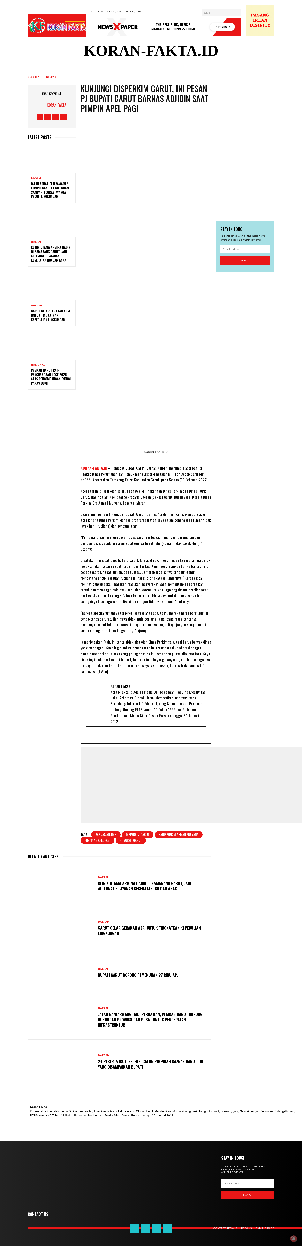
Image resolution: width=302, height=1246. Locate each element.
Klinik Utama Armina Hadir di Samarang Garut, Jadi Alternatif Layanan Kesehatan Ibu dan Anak (50, 254)
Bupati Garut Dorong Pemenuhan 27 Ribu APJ (138, 975)
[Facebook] (96, 735)
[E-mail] (89, 735)
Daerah (51, 77)
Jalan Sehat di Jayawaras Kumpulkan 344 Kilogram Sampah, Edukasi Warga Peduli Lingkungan (50, 190)
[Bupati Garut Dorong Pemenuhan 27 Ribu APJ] (61, 972)
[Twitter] (102, 735)
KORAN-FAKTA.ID (94, 468)
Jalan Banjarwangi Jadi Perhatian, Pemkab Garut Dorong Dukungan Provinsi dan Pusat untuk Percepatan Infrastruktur (150, 1019)
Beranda (33, 77)
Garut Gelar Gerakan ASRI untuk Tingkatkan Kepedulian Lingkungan (50, 315)
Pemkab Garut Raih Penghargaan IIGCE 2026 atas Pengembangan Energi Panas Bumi (51, 377)
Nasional (38, 365)
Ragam (36, 178)
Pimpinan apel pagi (97, 840)
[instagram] (116, 735)
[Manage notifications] (293, 1238)
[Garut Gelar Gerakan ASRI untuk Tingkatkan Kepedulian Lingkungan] (52, 286)
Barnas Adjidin (105, 834)
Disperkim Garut (137, 834)
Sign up (245, 260)
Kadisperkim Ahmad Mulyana (178, 834)
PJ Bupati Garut (131, 840)
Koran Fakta (56, 105)
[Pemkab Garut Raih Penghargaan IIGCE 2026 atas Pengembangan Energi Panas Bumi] (52, 345)
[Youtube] (109, 735)
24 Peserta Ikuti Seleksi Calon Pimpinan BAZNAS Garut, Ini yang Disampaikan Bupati (150, 1064)
